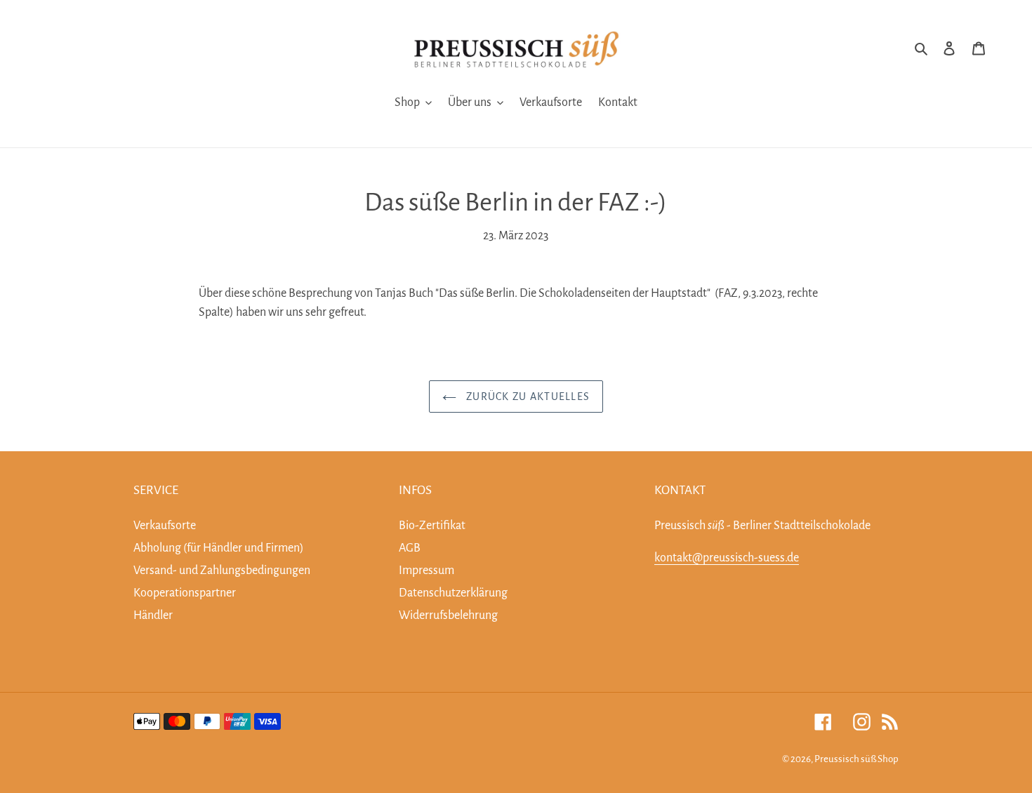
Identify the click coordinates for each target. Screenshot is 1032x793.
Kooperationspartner (184, 593)
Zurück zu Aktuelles (526, 396)
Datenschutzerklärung (453, 593)
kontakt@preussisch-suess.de (726, 558)
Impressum (426, 570)
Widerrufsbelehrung (448, 615)
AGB (410, 548)
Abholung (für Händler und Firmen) (218, 548)
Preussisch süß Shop (856, 759)
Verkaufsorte (164, 525)
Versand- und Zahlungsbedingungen (221, 570)
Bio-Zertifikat (432, 525)
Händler (153, 615)
